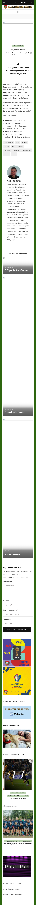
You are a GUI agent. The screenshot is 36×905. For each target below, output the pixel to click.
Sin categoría (18, 45)
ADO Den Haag (9, 142)
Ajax (17, 142)
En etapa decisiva (12, 553)
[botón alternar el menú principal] (18, 11)
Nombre (6, 601)
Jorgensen (16, 150)
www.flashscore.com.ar (12, 889)
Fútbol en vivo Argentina (12, 894)
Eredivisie (20, 146)
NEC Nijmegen (27, 150)
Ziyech (14, 154)
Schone (7, 154)
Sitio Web (7, 619)
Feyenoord (8, 150)
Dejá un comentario (18, 55)
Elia (13, 146)
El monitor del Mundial (15, 412)
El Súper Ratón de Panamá (16, 270)
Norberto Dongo (11, 53)
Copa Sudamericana (13, 793)
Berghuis (24, 142)
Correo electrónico (10, 610)
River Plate (18, 795)
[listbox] (18, 779)
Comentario (7, 581)
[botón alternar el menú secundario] (4, 2)
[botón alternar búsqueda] (31, 2)
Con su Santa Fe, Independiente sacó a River (18, 798)
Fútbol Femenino (24, 844)
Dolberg (7, 146)
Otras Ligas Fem (8, 841)
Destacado (26, 793)
